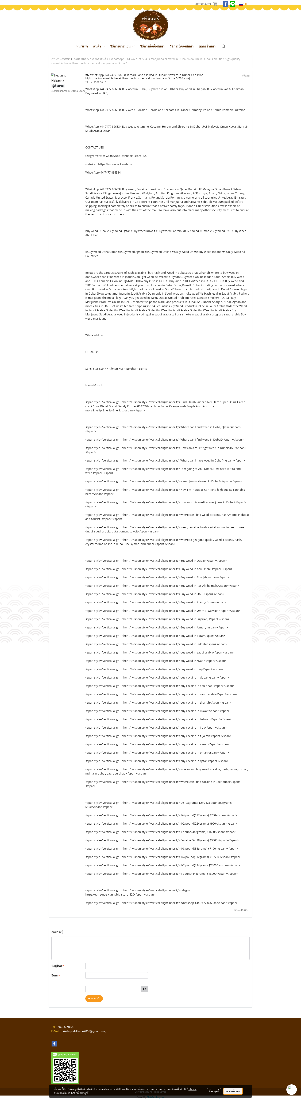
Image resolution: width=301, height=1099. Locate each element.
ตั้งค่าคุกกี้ (214, 1091)
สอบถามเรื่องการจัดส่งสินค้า (91, 59)
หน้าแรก (82, 46)
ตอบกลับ (95, 998)
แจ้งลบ (245, 75)
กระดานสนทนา (61, 59)
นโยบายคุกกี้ (82, 1092)
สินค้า (97, 46)
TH (245, 4)
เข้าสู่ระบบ (59, 4)
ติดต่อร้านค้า (207, 46)
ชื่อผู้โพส (57, 966)
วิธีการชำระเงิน (121, 46)
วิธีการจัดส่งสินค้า (182, 46)
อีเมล (55, 975)
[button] (223, 46)
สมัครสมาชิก (75, 4)
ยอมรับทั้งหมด (233, 1091)
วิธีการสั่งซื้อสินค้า (152, 46)
